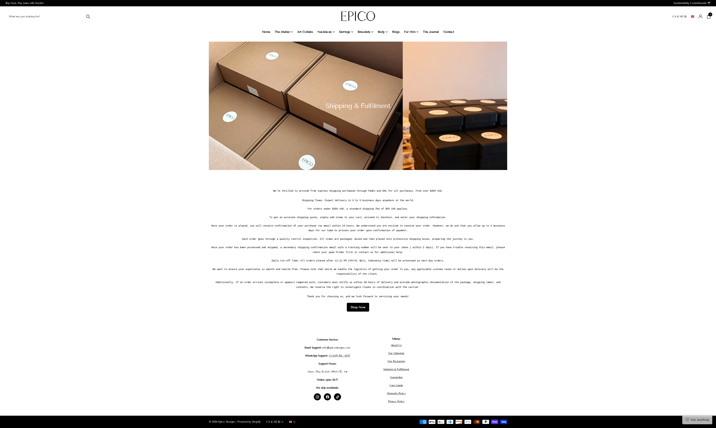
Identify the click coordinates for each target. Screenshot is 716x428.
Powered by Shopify (248, 421)
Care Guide (396, 385)
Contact (448, 32)
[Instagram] (317, 396)
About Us (396, 345)
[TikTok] (337, 396)
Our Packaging (396, 361)
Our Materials (396, 353)
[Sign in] (701, 16)
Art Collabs (305, 32)
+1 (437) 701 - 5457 (339, 355)
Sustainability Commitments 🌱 (692, 3)
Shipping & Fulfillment (396, 369)
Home (266, 32)
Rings (396, 32)
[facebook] (327, 396)
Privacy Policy (396, 401)
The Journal (431, 32)
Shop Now (358, 307)
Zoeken (88, 16)
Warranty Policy (396, 393)
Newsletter (396, 377)
